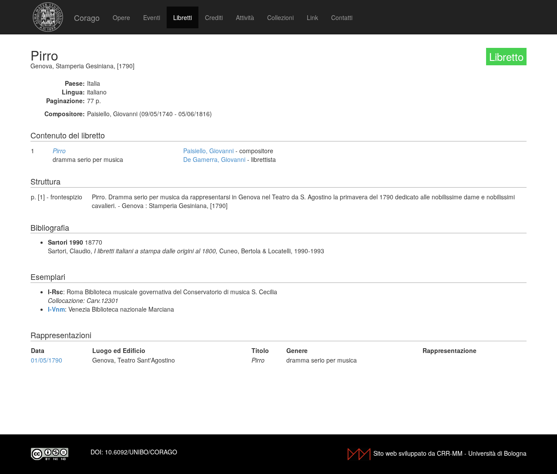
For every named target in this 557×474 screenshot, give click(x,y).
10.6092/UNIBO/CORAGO (141, 451)
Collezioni (280, 17)
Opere (121, 17)
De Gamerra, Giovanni (214, 159)
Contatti (341, 17)
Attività (245, 17)
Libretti (182, 17)
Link (312, 17)
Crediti (214, 17)
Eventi (151, 17)
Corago (87, 17)
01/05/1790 (46, 360)
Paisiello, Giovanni (208, 150)
